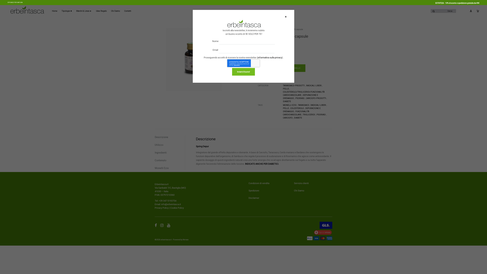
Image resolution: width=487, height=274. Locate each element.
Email (215, 50)
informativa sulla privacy (270, 57)
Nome (215, 41)
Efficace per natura (15, 2)
